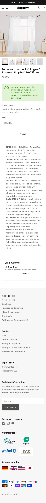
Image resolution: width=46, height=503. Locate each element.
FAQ (4, 335)
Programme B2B (9, 370)
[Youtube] (13, 423)
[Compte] (37, 8)
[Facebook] (3, 423)
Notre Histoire (8, 299)
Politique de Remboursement (16, 347)
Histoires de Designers (12, 308)
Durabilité (6, 304)
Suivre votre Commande (13, 351)
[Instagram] (8, 423)
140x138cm (9, 123)
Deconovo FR (13, 494)
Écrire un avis (23, 273)
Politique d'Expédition (12, 343)
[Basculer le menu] (3, 8)
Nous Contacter (9, 339)
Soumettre (10, 407)
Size (4, 117)
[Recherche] (8, 8)
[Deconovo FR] (23, 8)
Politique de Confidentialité (15, 320)
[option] (23, 34)
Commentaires (9, 367)
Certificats (7, 316)
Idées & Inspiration (11, 312)
